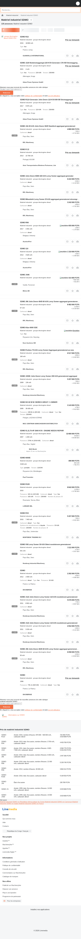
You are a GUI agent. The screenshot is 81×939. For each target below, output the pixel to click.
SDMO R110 (3, 736)
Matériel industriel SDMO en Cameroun (58, 802)
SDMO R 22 (24, 149)
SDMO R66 (24, 222)
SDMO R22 (24, 37)
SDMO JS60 (3, 796)
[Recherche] (78, 10)
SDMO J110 (3, 749)
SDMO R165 (25, 484)
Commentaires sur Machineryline (14, 873)
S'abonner (6, 93)
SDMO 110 (24, 248)
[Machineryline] (2, 15)
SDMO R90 (3, 769)
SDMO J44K (25, 275)
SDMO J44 (3, 782)
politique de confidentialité (33, 96)
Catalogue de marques (10, 876)
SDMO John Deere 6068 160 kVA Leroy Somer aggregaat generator (46, 176)
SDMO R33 (24, 513)
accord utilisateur (54, 96)
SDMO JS (5, 789)
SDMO (22, 570)
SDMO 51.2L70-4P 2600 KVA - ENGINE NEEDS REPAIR (42, 431)
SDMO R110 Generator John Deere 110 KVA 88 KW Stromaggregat (46, 100)
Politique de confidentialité (11, 865)
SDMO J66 (3, 756)
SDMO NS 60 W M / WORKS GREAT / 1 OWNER (38, 402)
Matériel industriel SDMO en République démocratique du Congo (22, 802)
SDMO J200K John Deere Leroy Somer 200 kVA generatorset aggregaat (48, 376)
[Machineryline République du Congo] (15, 3)
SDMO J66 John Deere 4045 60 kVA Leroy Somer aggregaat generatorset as (50, 301)
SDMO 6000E (25, 458)
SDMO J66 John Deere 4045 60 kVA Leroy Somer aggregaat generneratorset (50, 649)
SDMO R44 (3, 742)
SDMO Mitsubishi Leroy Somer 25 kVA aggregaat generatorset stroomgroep (50, 199)
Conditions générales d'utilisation (14, 862)
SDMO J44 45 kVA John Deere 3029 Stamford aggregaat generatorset (47, 126)
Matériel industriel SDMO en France (31, 803)
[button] (78, 3)
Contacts (6, 826)
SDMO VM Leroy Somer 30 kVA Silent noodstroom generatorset (45, 544)
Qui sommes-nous (9, 819)
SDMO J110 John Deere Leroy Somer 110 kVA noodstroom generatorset (48, 597)
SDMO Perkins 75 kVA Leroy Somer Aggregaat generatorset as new (47, 350)
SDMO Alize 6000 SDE (29, 327)
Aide (4, 822)
